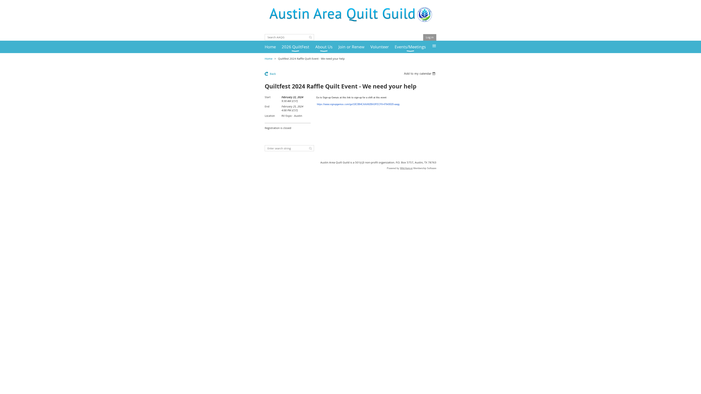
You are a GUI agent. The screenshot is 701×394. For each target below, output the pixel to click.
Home (268, 58)
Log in (430, 37)
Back (273, 74)
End (267, 106)
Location (270, 115)
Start (268, 97)
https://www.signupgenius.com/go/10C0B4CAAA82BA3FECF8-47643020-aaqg (358, 104)
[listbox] (420, 73)
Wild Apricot (406, 168)
